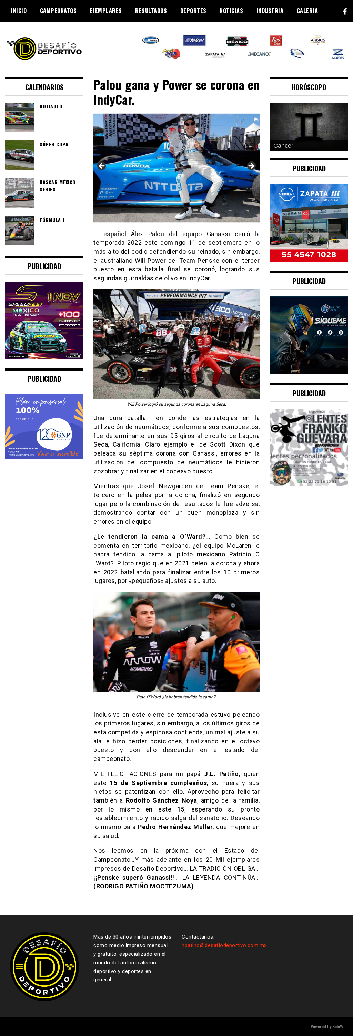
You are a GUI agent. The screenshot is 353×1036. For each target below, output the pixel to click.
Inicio (19, 11)
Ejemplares (106, 11)
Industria (270, 11)
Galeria (307, 11)
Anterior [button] (102, 166)
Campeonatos (58, 11)
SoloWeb (340, 1026)
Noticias (231, 11)
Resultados (151, 11)
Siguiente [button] (251, 166)
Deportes (193, 11)
